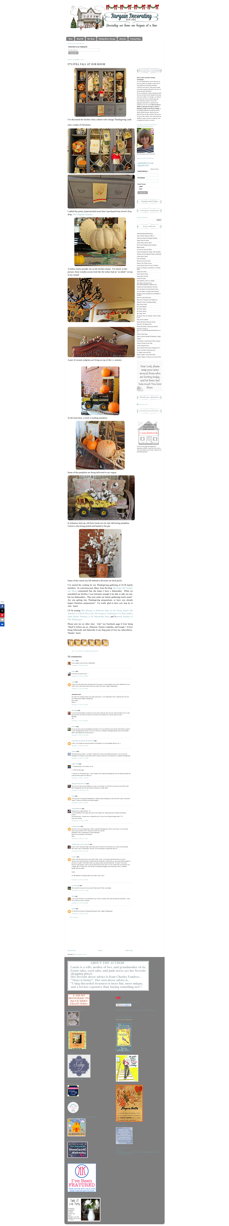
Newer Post (72, 950)
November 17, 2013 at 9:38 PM (80, 720)
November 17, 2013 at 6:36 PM (80, 665)
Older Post (129, 950)
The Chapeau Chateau (82, 214)
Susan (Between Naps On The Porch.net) (83, 740)
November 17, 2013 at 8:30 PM (80, 688)
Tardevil (74, 751)
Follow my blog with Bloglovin (124, 1019)
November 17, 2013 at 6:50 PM (80, 676)
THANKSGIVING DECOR (91, 651)
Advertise (122, 39)
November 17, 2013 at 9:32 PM (80, 704)
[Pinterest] (2, 615)
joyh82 (73, 908)
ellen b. (74, 660)
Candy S (74, 857)
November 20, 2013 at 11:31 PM (80, 890)
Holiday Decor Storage (107, 39)
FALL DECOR (79, 651)
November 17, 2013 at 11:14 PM (80, 758)
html (140, 186)
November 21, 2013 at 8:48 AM (80, 903)
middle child (75, 764)
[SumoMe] (2, 624)
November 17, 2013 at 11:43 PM (80, 778)
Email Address (143, 171)
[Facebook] (2, 606)
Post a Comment (74, 917)
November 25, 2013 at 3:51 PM (80, 913)
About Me (80, 39)
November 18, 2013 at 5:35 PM (80, 820)
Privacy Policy (135, 39)
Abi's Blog (74, 710)
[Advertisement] (100, 935)
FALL (73, 651)
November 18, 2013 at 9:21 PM (80, 851)
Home (70, 39)
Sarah (73, 682)
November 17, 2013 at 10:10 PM (80, 735)
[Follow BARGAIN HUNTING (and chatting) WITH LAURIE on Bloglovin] (123, 1006)
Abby (73, 896)
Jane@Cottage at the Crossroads (80, 844)
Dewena (74, 726)
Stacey (73, 671)
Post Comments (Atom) (81, 954)
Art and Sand (75, 885)
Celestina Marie (76, 826)
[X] (2, 611)
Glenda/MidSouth (76, 808)
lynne (73, 796)
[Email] (2, 619)
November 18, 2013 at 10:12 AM (80, 790)
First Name (141, 178)
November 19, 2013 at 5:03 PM (80, 879)
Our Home (91, 39)
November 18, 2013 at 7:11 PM (80, 838)
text (140, 189)
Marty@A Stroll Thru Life (79, 783)
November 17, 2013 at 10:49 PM (80, 745)
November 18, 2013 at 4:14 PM (80, 802)
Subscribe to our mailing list (77, 47)
